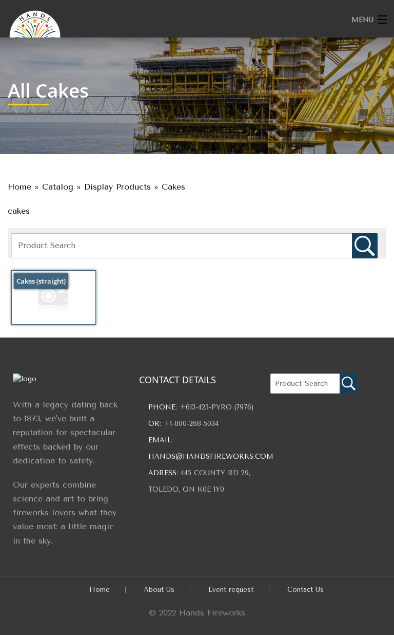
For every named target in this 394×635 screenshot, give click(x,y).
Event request (230, 589)
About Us (159, 589)
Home (99, 589)
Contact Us (305, 589)
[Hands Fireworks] (153, 33)
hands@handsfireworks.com (210, 456)
